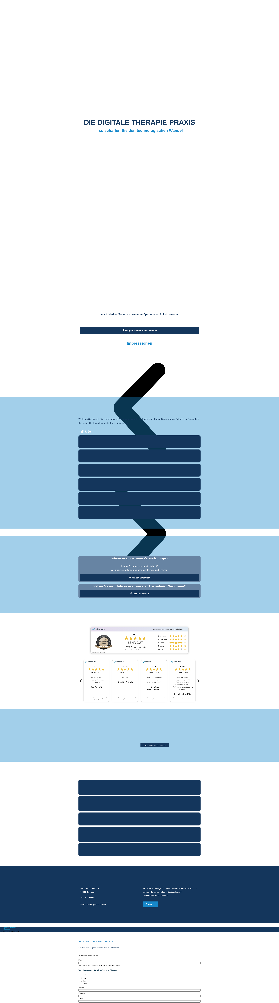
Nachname (82, 993)
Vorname (81, 987)
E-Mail (81, 998)
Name (80, 960)
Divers (85, 984)
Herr (84, 981)
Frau (84, 978)
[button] (80, 681)
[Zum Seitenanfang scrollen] (0, 933)
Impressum (7, 929)
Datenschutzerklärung (10, 927)
